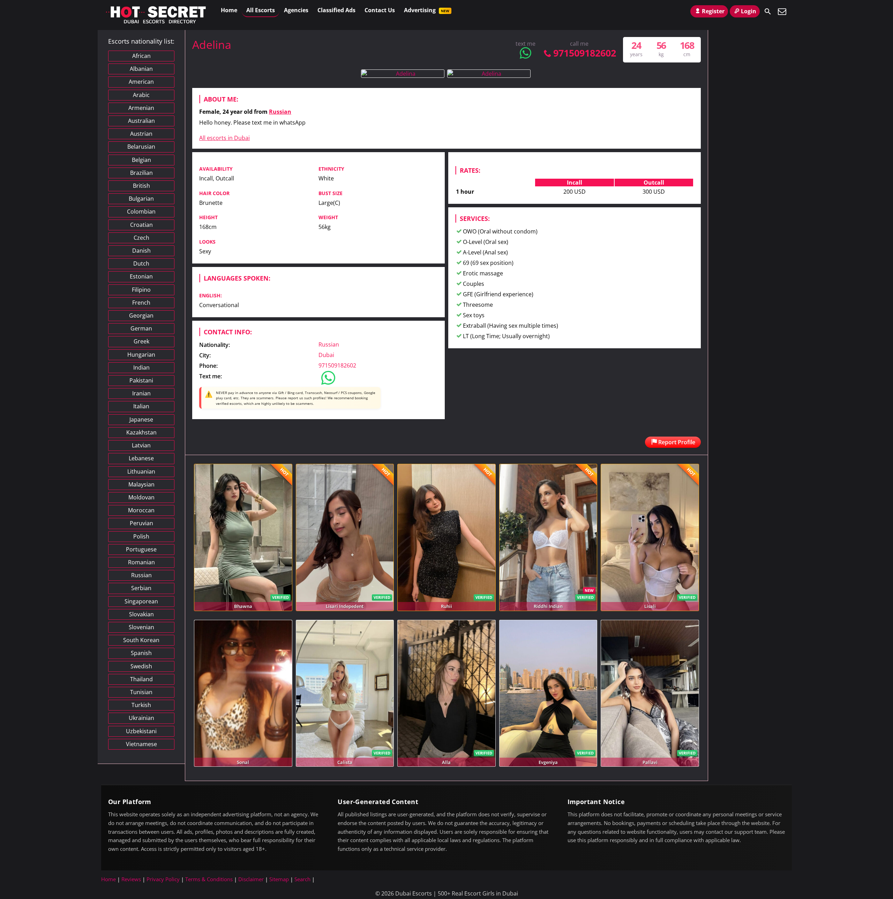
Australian (141, 121)
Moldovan (141, 497)
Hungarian (141, 354)
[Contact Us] (782, 11)
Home (229, 10)
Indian (141, 367)
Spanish (141, 653)
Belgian (141, 160)
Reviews (131, 879)
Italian (141, 406)
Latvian (141, 445)
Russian (280, 112)
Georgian (141, 315)
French (141, 302)
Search (302, 879)
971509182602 (584, 52)
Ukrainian (141, 718)
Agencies (296, 10)
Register (713, 11)
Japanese (141, 419)
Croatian (141, 225)
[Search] (767, 11)
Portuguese (141, 549)
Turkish (141, 705)
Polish (141, 536)
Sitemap (279, 879)
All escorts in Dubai (224, 138)
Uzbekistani (141, 731)
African (141, 56)
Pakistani (141, 380)
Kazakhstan (141, 432)
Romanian (141, 562)
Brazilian (141, 173)
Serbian (141, 588)
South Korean (141, 640)
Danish (141, 250)
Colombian (141, 211)
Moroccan (141, 510)
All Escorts (260, 10)
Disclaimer (251, 879)
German (141, 328)
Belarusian (141, 146)
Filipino (141, 290)
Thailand (141, 679)
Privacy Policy (163, 879)
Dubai (326, 355)
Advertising (426, 10)
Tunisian (141, 692)
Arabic (141, 95)
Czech (141, 238)
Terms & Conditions (209, 879)
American (141, 82)
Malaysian (141, 484)
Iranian (141, 393)
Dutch (141, 263)
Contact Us (380, 10)
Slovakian (141, 614)
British (141, 186)
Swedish (141, 666)
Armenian (141, 108)
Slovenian (141, 627)
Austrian (141, 134)
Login (748, 11)
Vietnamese (141, 744)
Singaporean (141, 601)
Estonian (141, 276)
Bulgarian (141, 198)
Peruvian (141, 523)
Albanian (141, 69)
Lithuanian (141, 471)
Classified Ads (336, 10)
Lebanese (141, 458)
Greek (141, 341)
